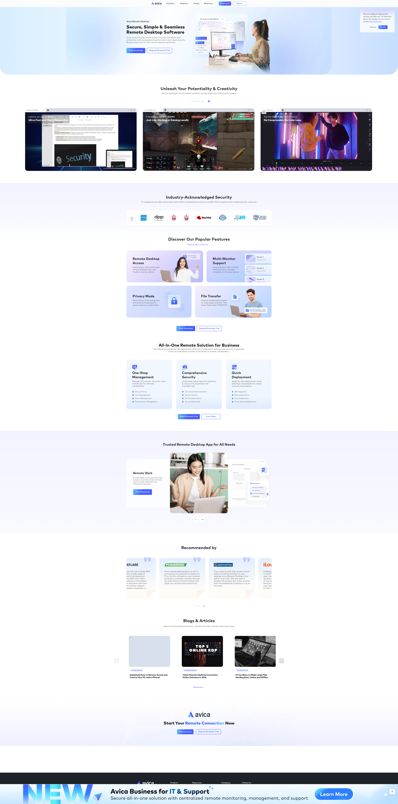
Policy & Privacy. (375, 21)
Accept (383, 27)
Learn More (211, 416)
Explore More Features (198, 245)
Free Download (136, 50)
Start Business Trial (189, 416)
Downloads (224, 3)
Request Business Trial (159, 50)
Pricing (196, 3)
